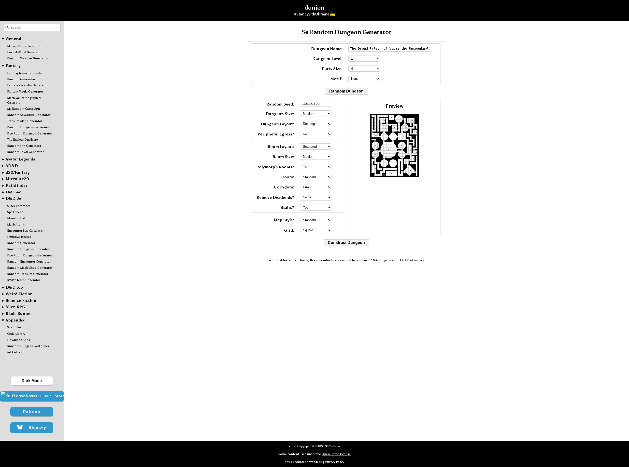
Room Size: (283, 156)
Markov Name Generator (25, 46)
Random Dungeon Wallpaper (28, 346)
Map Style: (284, 220)
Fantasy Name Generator (25, 73)
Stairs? (287, 207)
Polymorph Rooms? (275, 167)
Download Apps (18, 340)
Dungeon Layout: (277, 124)
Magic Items (16, 224)
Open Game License (336, 454)
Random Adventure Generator (28, 115)
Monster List (16, 218)
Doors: (287, 177)
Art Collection (17, 352)
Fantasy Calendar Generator (27, 85)
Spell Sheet (15, 212)
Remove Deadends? (275, 197)
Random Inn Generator (24, 145)
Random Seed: (280, 104)
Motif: (336, 79)
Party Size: (332, 68)
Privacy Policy (334, 462)
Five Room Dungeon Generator (29, 133)
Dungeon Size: (280, 113)
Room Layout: (281, 146)
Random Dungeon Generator (28, 127)
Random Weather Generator (27, 58)
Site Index (14, 327)
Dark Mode (32, 381)
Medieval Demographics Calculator (24, 100)
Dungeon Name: (327, 48)
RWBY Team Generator (23, 280)
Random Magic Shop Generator (29, 267)
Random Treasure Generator (27, 274)
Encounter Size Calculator (25, 230)
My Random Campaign (23, 108)
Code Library (16, 333)
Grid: (289, 230)
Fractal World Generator (24, 52)
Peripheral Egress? (275, 134)
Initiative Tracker (19, 237)
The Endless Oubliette (22, 139)
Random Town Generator (25, 152)
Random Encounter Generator (29, 261)
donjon (314, 7)
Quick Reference (18, 206)
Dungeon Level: (327, 58)
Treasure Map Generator (24, 121)
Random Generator (21, 79)
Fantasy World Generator (25, 91)
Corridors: (284, 187)
